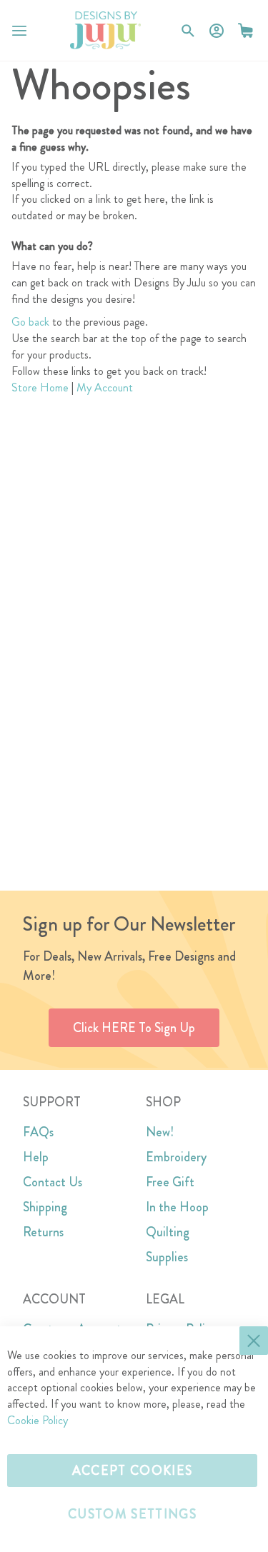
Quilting (167, 1232)
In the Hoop (177, 1207)
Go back (30, 322)
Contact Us (52, 1182)
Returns (43, 1232)
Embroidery (176, 1157)
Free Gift (170, 1182)
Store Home (40, 387)
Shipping (45, 1207)
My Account (104, 387)
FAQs (38, 1132)
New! (160, 1132)
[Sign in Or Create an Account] (216, 30)
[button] (245, 30)
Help (36, 1157)
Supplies (167, 1257)
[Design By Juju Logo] (105, 30)
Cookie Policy (37, 1420)
